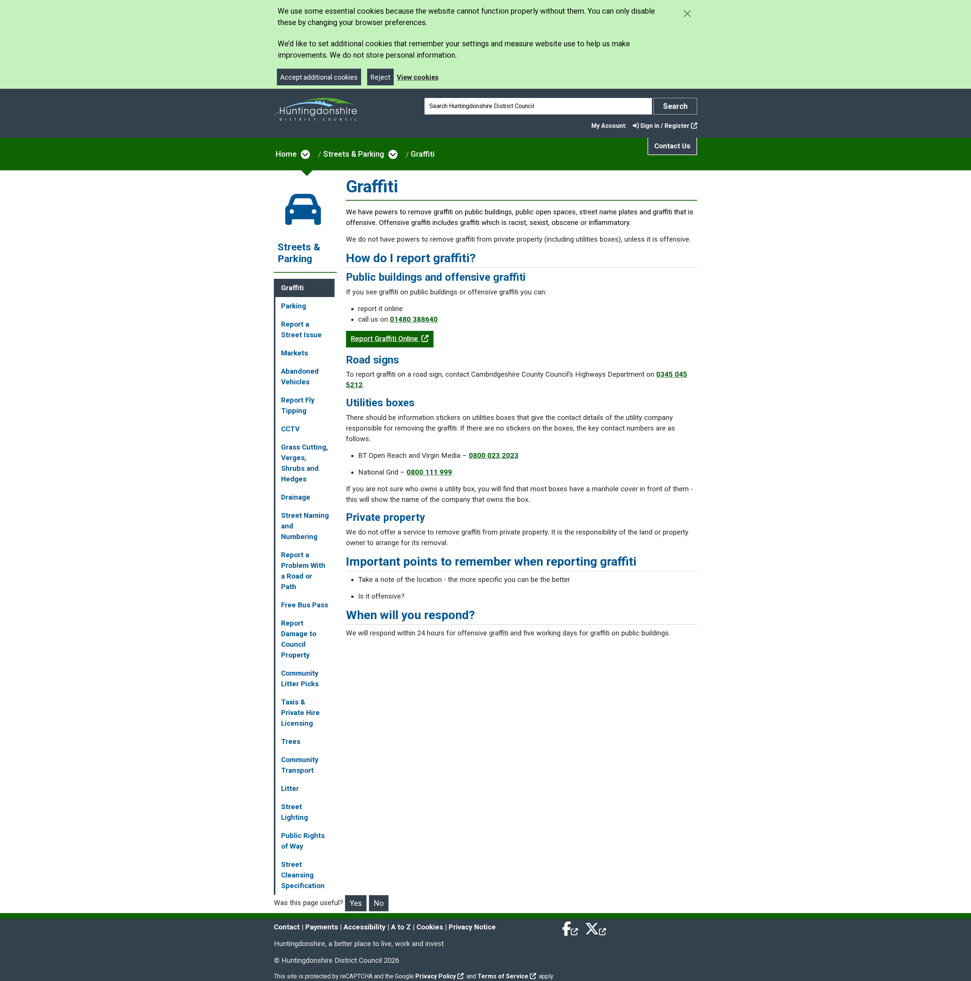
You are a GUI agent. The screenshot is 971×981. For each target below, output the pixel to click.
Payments (321, 927)
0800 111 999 (429, 472)
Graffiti (423, 154)
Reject (380, 77)
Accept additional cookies (319, 77)
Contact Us (672, 146)
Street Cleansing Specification (303, 875)
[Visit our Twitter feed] (595, 927)
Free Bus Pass (304, 605)
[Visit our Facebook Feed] (570, 927)
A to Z (401, 927)
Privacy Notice (472, 927)
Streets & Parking (353, 154)
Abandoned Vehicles (300, 376)
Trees (290, 741)
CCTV (290, 429)
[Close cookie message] (687, 13)
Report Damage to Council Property (298, 639)
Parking (293, 306)
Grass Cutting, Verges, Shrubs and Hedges (304, 463)
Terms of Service (503, 976)
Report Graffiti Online (385, 339)
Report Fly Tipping (297, 405)
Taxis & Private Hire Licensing (300, 713)
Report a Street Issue (301, 329)
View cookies (417, 77)
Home (286, 154)
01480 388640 (414, 319)
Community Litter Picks (300, 678)
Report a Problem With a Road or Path (303, 571)
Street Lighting (294, 812)
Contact (287, 927)
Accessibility (364, 927)
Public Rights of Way (303, 841)
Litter (290, 788)
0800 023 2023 (493, 455)
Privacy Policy (435, 976)
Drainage (295, 497)
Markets (294, 353)
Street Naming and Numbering (305, 526)
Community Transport (299, 765)
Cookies (429, 927)
